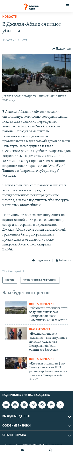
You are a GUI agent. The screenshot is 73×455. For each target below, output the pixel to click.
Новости (9, 17)
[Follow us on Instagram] (15, 405)
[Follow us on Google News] (51, 405)
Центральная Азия (41, 303)
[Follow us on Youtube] (6, 405)
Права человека (39, 329)
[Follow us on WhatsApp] (42, 405)
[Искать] (50, 450)
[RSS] (60, 405)
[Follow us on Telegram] (33, 405)
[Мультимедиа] (22, 450)
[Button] (61, 48)
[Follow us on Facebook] (24, 405)
